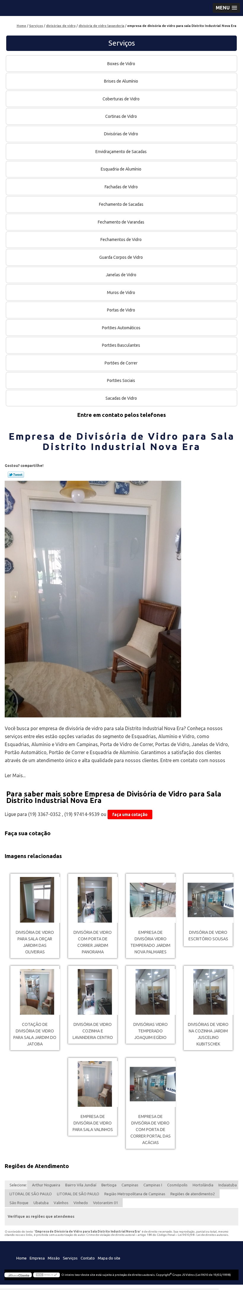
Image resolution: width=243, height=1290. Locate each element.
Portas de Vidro (121, 310)
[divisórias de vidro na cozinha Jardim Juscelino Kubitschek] (208, 992)
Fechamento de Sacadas (121, 204)
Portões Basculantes (121, 345)
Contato (88, 1258)
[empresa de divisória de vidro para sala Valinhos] (92, 1084)
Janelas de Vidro (121, 274)
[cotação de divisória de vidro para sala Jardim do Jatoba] (34, 992)
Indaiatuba (227, 1185)
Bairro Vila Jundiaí (80, 1185)
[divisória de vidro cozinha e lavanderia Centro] (92, 992)
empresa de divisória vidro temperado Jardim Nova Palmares (150, 942)
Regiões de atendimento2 (192, 1194)
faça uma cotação (130, 814)
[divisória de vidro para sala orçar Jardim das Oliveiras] (34, 900)
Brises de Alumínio (121, 81)
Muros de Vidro (121, 292)
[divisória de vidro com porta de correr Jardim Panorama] (92, 900)
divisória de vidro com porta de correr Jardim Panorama (92, 942)
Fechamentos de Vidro (121, 239)
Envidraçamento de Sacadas (121, 151)
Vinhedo (80, 1203)
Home (21, 1258)
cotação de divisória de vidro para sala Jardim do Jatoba (34, 1034)
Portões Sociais (121, 380)
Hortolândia (203, 1185)
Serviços (121, 43)
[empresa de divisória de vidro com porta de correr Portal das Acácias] (150, 1084)
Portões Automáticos (121, 327)
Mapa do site (109, 1258)
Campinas (130, 1185)
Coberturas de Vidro (121, 99)
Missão (54, 1258)
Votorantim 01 (105, 1203)
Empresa (37, 1258)
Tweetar (16, 475)
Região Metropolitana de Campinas (134, 1194)
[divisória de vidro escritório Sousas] (208, 900)
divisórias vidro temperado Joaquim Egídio (150, 1031)
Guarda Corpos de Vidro (121, 257)
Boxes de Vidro (121, 63)
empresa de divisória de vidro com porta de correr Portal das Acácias (150, 1129)
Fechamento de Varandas (121, 222)
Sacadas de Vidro (121, 398)
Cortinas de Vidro (121, 116)
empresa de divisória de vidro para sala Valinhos (93, 1123)
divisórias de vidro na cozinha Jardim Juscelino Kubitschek (208, 1034)
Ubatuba (41, 1203)
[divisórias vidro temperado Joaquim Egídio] (150, 992)
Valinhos (61, 1203)
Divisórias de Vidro (121, 133)
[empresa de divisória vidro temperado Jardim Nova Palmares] (150, 900)
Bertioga (108, 1185)
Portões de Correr (121, 363)
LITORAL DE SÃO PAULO (30, 1194)
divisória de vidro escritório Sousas (208, 935)
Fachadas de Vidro (121, 186)
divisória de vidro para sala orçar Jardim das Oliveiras (35, 942)
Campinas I (152, 1185)
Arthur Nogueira (46, 1185)
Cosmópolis (177, 1185)
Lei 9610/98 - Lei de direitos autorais (203, 1234)
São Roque (18, 1203)
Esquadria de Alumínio (121, 169)
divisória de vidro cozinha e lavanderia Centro (93, 1031)
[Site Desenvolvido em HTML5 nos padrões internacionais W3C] (46, 1275)
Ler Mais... (15, 775)
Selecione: (18, 1185)
